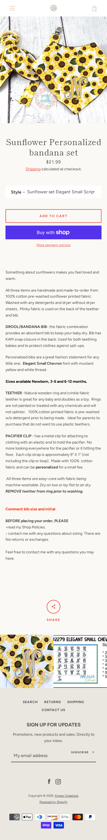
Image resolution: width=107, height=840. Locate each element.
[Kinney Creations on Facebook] (49, 781)
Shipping (33, 169)
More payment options (53, 245)
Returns (52, 702)
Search (30, 702)
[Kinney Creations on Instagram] (58, 781)
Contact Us (53, 710)
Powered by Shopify (53, 802)
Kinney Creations (66, 796)
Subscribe (80, 752)
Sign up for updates (54, 725)
